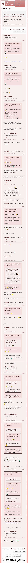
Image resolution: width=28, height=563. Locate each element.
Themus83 (8, 36)
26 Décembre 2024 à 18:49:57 (9, 260)
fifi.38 (7, 203)
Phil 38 (7, 237)
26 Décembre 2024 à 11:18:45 (9, 153)
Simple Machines (18, 556)
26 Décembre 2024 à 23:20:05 (9, 372)
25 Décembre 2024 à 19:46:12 (9, 100)
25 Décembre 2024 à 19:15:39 (9, 69)
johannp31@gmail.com (9, 172)
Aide (5, 555)
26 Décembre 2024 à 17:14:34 (9, 206)
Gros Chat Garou (11, 133)
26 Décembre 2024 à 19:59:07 (9, 305)
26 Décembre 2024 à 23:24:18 (9, 420)
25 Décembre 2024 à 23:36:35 (9, 139)
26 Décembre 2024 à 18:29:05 (9, 241)
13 (22, 29)
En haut (4, 549)
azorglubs (8, 96)
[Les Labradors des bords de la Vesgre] (6, 182)
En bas (4, 29)
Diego (7, 151)
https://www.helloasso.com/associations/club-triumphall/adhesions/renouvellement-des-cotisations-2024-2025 (13, 521)
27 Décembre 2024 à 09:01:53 (9, 469)
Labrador (8, 180)
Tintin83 (8, 65)
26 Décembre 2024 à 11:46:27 (9, 184)
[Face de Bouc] (6, 239)
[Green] (24, 555)
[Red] (22, 555)
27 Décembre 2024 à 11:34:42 (9, 537)
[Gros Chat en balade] (6, 137)
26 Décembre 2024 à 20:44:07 (9, 331)
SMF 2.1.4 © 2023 (9, 556)
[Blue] (21, 555)
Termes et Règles (10, 555)
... (20, 29)
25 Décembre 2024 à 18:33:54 (9, 40)
